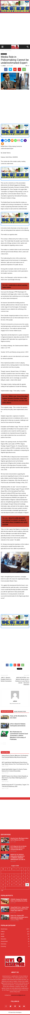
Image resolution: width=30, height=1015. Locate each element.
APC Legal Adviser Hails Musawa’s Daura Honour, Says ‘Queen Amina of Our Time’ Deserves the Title (15, 763)
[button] (27, 47)
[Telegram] (21, 140)
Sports (2, 934)
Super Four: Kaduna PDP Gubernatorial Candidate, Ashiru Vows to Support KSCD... (19, 917)
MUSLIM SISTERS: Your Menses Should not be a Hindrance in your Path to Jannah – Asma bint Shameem (22, 681)
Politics (3, 931)
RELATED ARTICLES (7, 711)
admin (4, 65)
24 (3, 884)
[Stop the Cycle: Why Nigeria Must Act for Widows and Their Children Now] (5, 840)
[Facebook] (2, 140)
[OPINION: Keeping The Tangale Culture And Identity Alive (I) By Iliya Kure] (5, 901)
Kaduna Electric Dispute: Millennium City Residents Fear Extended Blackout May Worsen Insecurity (15, 756)
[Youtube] (24, 1006)
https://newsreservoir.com (15, 703)
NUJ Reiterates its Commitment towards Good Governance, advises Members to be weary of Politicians (19, 735)
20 (16, 881)
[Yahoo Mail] (25, 140)
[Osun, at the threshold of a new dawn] (5, 717)
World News (4, 929)
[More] (2, 143)
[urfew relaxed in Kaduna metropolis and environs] (5, 725)
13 (16, 878)
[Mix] (12, 140)
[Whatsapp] (15, 140)
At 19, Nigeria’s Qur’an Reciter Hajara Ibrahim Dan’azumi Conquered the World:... (18, 848)
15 (23, 878)
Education (3, 939)
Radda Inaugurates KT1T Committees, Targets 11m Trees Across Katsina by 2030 (15, 785)
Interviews (3, 944)
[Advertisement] (15, 29)
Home (2, 50)
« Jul (2, 890)
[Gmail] (18, 140)
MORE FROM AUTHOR (20, 711)
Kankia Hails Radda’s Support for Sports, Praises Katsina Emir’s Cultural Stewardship (14, 770)
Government (3, 54)
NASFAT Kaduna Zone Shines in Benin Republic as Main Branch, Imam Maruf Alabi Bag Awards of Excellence (15, 777)
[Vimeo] (15, 1006)
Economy (3, 946)
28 (19, 884)
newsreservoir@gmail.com (18, 995)
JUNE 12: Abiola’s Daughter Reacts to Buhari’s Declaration (6, 679)
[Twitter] (5, 140)
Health (2, 936)
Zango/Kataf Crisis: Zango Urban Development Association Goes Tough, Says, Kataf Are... (19, 909)
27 (16, 884)
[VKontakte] (19, 1006)
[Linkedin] (9, 140)
